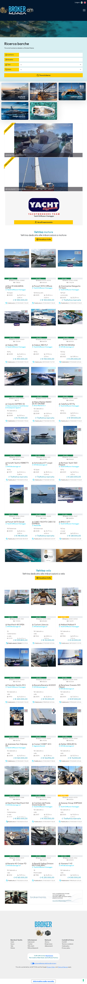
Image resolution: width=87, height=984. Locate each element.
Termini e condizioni (67, 944)
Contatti (64, 942)
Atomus (47, 942)
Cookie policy (65, 946)
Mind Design (49, 955)
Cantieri (30, 944)
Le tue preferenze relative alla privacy (45, 963)
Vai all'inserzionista (44, 222)
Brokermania (48, 944)
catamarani (77, 96)
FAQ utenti (31, 946)
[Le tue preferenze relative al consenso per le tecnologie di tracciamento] (83, 980)
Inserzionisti (31, 942)
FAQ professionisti (33, 948)
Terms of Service (63, 967)
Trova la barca (44, 75)
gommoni (49, 116)
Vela (12, 946)
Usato (12, 942)
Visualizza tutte (45, 239)
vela (52, 96)
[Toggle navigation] (84, 10)
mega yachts (19, 116)
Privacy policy (66, 948)
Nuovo (12, 944)
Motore (13, 948)
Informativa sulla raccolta (43, 981)
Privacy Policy (51, 967)
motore (21, 96)
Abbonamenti (49, 946)
